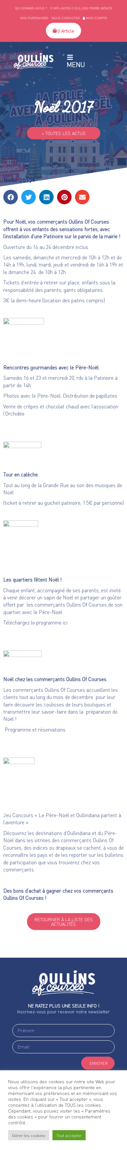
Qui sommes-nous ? (31, 8)
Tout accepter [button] (69, 1135)
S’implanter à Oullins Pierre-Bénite (81, 8)
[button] (10, 197)
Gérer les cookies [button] (28, 1135)
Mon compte (96, 18)
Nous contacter (65, 18)
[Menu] (70, 57)
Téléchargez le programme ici (35, 622)
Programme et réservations (34, 729)
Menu (76, 64)
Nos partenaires (34, 18)
